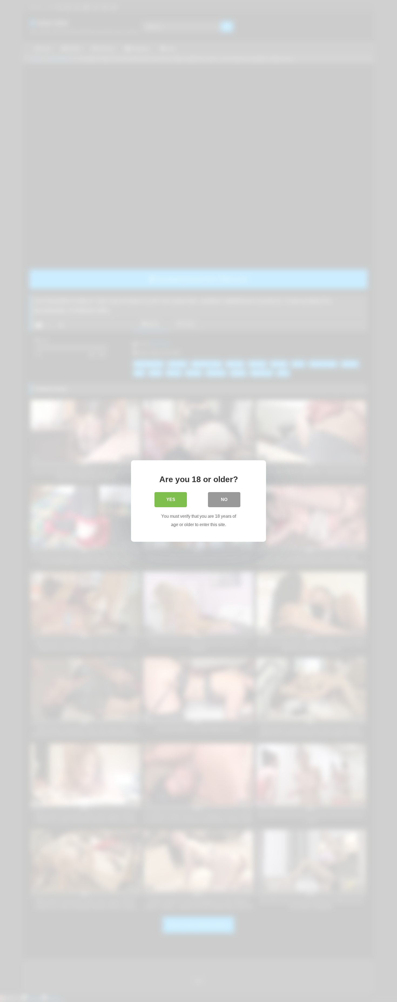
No (224, 499)
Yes (170, 499)
